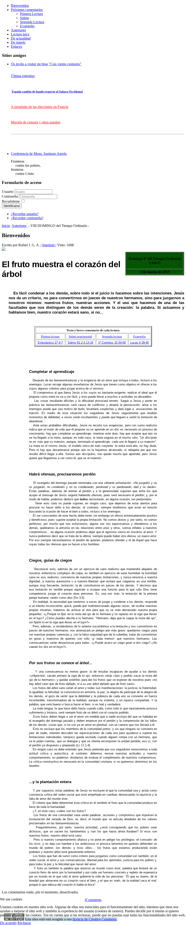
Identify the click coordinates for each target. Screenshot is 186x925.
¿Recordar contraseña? (27, 218)
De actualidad (21, 38)
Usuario (7, 192)
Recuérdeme (11, 201)
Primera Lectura (31, 14)
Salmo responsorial (80, 336)
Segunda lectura (112, 336)
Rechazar (24, 923)
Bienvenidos (20, 6)
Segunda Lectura (32, 22)
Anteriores (18, 30)
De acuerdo (8, 923)
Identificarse (12, 206)
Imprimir (49, 245)
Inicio (6, 226)
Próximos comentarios (27, 10)
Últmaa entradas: (23, 76)
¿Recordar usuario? (25, 214)
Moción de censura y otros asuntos (35, 122)
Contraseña (10, 196)
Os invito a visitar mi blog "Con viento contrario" (46, 64)
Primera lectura (50, 336)
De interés (18, 42)
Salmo (24, 18)
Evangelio (27, 26)
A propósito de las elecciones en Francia (39, 107)
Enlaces (16, 46)
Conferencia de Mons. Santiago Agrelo (39, 154)
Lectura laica (20, 34)
